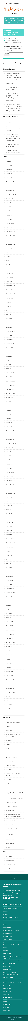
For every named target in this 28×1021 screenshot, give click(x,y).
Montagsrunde (10, 810)
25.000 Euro (9, 83)
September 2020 (11, 443)
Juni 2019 (9, 505)
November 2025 (10, 186)
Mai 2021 (8, 410)
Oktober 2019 (10, 489)
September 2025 (11, 194)
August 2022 (10, 348)
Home (7, 18)
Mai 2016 (8, 659)
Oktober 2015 (10, 688)
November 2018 (10, 534)
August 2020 (10, 447)
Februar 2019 (9, 522)
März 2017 (9, 617)
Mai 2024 (8, 260)
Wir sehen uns (10, 839)
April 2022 (9, 364)
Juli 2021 (8, 402)
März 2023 (9, 319)
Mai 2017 (8, 609)
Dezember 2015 (10, 680)
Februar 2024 (10, 273)
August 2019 (9, 497)
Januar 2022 (9, 377)
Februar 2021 (10, 422)
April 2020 (9, 464)
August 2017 (9, 597)
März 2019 (9, 518)
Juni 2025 (9, 206)
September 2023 (11, 294)
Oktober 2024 (10, 240)
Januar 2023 (9, 327)
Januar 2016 (9, 675)
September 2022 (11, 343)
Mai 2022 (8, 360)
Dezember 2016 (10, 630)
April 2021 (9, 414)
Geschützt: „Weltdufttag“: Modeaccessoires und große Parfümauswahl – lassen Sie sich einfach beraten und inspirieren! (14, 108)
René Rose (9, 144)
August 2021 (9, 397)
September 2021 (10, 393)
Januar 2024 (9, 277)
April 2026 (9, 165)
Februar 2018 (9, 572)
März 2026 (9, 169)
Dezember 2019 (10, 480)
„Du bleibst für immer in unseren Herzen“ (12, 88)
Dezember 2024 (10, 231)
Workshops (9, 847)
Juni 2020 (9, 455)
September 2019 (10, 493)
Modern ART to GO (11, 806)
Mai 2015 (8, 709)
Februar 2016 (9, 671)
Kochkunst (9, 784)
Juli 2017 (8, 601)
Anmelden (9, 856)
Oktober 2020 (10, 439)
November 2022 (10, 335)
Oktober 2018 (10, 538)
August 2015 (9, 696)
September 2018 (10, 543)
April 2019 (9, 514)
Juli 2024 (8, 252)
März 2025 (9, 219)
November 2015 (10, 684)
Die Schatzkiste (10, 749)
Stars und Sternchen (11, 825)
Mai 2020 (8, 460)
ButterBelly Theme (11, 1017)
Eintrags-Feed (10, 860)
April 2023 (9, 314)
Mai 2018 (8, 559)
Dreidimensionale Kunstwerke (14, 753)
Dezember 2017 (10, 580)
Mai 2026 (8, 161)
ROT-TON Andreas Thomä (10, 903)
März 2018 (9, 568)
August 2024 (9, 248)
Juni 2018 (9, 555)
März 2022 (9, 368)
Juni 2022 (9, 356)
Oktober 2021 (10, 389)
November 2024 (10, 236)
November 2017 (10, 584)
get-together (10, 769)
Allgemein (9, 726)
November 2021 (10, 385)
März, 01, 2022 (12, 38)
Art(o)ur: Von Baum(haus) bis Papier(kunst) (14, 735)
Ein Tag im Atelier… (11, 757)
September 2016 (10, 642)
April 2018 (9, 563)
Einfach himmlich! (11, 761)
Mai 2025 (8, 211)
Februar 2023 (10, 323)
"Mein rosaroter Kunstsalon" (14, 722)
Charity (8, 744)
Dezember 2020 (10, 431)
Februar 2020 (10, 472)
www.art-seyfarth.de (8, 895)
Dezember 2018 (10, 530)
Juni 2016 (9, 655)
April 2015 (9, 713)
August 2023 (9, 298)
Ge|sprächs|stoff (17, 18)
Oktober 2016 (10, 638)
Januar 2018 (9, 576)
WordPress (14, 1019)
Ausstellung (9, 740)
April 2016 (9, 663)
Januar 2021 (9, 426)
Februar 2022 (10, 372)
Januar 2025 (9, 227)
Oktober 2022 (10, 339)
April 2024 (9, 265)
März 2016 (9, 667)
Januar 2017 (9, 626)
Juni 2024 (9, 256)
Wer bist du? (9, 835)
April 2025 (9, 215)
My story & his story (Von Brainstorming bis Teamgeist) (14, 815)
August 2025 (10, 198)
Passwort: (6, 53)
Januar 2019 (9, 526)
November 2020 (10, 435)
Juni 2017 (9, 605)
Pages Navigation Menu (14, 3)
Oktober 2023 (10, 289)
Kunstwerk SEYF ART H (12, 802)
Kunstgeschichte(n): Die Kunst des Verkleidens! (14, 793)
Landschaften (6, 1010)
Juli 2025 (8, 202)
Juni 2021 (9, 406)
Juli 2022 (8, 352)
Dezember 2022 (10, 331)
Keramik (8, 779)
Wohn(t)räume (10, 843)
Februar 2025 (10, 223)
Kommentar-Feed (11, 864)
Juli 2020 (8, 451)
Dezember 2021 (10, 381)
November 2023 (10, 285)
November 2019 (10, 485)
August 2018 (9, 547)
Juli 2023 (8, 302)
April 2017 (9, 613)
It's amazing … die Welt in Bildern (13, 774)
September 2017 (10, 592)
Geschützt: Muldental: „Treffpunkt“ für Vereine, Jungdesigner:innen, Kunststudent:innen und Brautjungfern (13, 97)
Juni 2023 (9, 306)
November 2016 (10, 634)
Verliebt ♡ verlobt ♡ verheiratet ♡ (14, 829)
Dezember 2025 (10, 182)
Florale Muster (7, 1007)
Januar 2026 (9, 177)
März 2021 (9, 418)
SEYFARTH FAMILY (11, 820)
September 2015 (10, 692)
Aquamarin (9, 730)
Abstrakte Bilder (7, 1004)
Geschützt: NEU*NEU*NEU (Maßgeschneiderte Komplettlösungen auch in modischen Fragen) (13, 76)
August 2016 (9, 646)
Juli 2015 (8, 700)
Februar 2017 (9, 621)
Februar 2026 (10, 173)
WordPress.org (10, 869)
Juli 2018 (8, 551)
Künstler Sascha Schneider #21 (14, 798)
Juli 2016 (8, 651)
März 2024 (9, 269)
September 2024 (11, 244)
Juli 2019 (8, 501)
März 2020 (9, 468)
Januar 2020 (9, 476)
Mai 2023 (8, 310)
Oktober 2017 (10, 588)
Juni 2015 (9, 704)
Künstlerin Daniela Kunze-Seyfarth (14, 9)
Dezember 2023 (10, 281)
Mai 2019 (8, 509)
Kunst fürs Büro (10, 788)
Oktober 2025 (10, 190)
